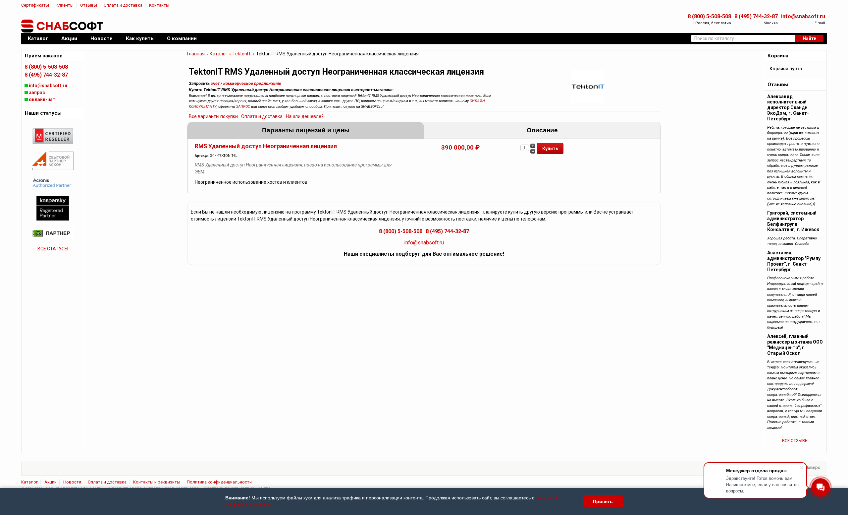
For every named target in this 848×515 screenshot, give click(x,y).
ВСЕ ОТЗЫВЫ (795, 440)
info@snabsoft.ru (803, 16)
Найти (810, 38)
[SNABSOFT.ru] (62, 26)
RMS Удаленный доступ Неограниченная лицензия (266, 146)
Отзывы (88, 5)
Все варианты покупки (213, 116)
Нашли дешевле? (305, 116)
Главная (196, 53)
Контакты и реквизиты (156, 482)
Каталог (219, 53)
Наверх (812, 467)
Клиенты (65, 5)
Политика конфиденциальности (219, 482)
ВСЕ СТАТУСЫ (52, 248)
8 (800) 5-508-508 (709, 16)
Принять (603, 501)
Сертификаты (35, 5)
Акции (50, 482)
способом (313, 106)
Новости (72, 482)
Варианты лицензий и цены (305, 130)
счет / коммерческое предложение (246, 83)
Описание (542, 130)
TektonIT (242, 53)
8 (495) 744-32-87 (756, 16)
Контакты (159, 5)
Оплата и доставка (123, 5)
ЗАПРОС (243, 106)
